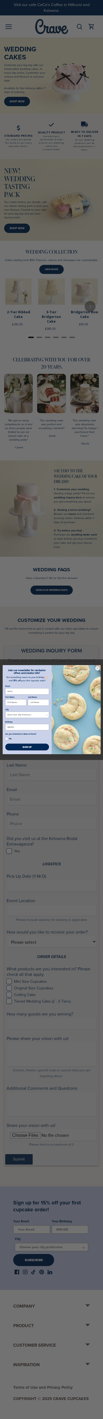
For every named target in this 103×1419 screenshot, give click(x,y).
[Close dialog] (97, 668)
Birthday (9, 721)
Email (7, 686)
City (7, 709)
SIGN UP (27, 746)
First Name (10, 697)
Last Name (32, 697)
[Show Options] (47, 715)
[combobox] (26, 715)
